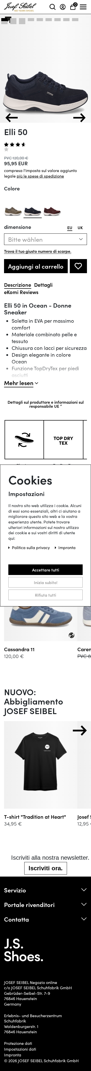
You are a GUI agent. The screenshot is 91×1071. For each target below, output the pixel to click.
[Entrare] (63, 7)
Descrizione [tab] (17, 284)
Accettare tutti (45, 569)
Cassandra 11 (19, 649)
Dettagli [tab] (43, 284)
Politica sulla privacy (31, 547)
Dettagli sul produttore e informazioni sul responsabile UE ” (46, 404)
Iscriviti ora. (46, 868)
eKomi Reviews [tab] (21, 292)
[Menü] (83, 7)
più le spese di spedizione (40, 176)
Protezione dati (18, 1043)
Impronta (12, 1055)
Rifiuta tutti (45, 595)
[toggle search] (53, 7)
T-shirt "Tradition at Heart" (35, 816)
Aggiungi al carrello (35, 266)
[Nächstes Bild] (79, 117)
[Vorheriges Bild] (11, 117)
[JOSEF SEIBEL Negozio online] (20, 6)
